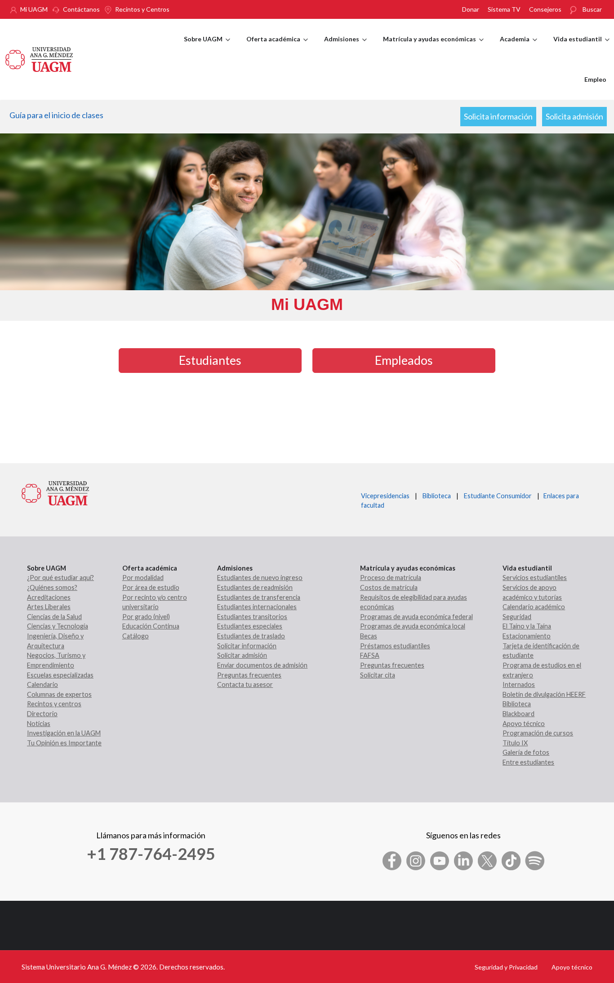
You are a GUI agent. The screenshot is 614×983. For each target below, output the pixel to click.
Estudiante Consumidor (498, 496)
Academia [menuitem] (518, 47)
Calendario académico (534, 607)
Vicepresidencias (385, 496)
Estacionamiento (527, 636)
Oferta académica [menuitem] (277, 47)
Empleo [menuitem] (595, 79)
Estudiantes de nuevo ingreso (260, 577)
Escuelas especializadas (60, 675)
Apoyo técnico (524, 723)
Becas (368, 636)
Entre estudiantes (528, 762)
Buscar (592, 9)
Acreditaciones (49, 597)
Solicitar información (246, 646)
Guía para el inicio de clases (56, 115)
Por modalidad (143, 577)
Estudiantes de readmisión (255, 587)
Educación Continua (150, 626)
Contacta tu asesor (245, 684)
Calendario (42, 684)
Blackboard (518, 713)
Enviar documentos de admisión (262, 665)
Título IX (515, 743)
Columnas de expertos (59, 694)
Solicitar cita (377, 675)
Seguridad (517, 616)
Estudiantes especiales (249, 626)
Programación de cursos (538, 733)
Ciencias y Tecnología (57, 626)
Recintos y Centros (142, 9)
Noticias (38, 723)
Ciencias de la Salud (54, 616)
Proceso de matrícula (390, 577)
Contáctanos (81, 9)
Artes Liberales (49, 607)
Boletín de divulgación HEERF (544, 694)
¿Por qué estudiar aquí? (60, 577)
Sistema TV (504, 9)
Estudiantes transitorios (252, 616)
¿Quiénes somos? (52, 587)
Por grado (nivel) (146, 616)
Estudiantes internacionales (257, 607)
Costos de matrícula (389, 587)
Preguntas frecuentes (249, 675)
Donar (470, 9)
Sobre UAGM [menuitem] (207, 47)
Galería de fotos (526, 752)
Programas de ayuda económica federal (416, 616)
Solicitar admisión (242, 655)
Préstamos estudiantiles (395, 646)
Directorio (42, 713)
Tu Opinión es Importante (64, 743)
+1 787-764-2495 (151, 853)
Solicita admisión (574, 116)
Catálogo (135, 636)
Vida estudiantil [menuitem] (581, 47)
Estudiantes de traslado (251, 636)
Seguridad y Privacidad (506, 967)
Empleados (404, 360)
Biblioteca (437, 496)
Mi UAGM (34, 9)
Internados (519, 684)
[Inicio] (39, 58)
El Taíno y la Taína (527, 626)
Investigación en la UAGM (64, 733)
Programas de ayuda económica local (412, 626)
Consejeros (545, 9)
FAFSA (369, 655)
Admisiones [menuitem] (345, 47)
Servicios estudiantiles (535, 577)
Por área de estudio (150, 587)
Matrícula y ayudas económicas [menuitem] (433, 47)
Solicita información (498, 116)
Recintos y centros (54, 704)
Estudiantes (210, 360)
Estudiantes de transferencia (258, 597)
